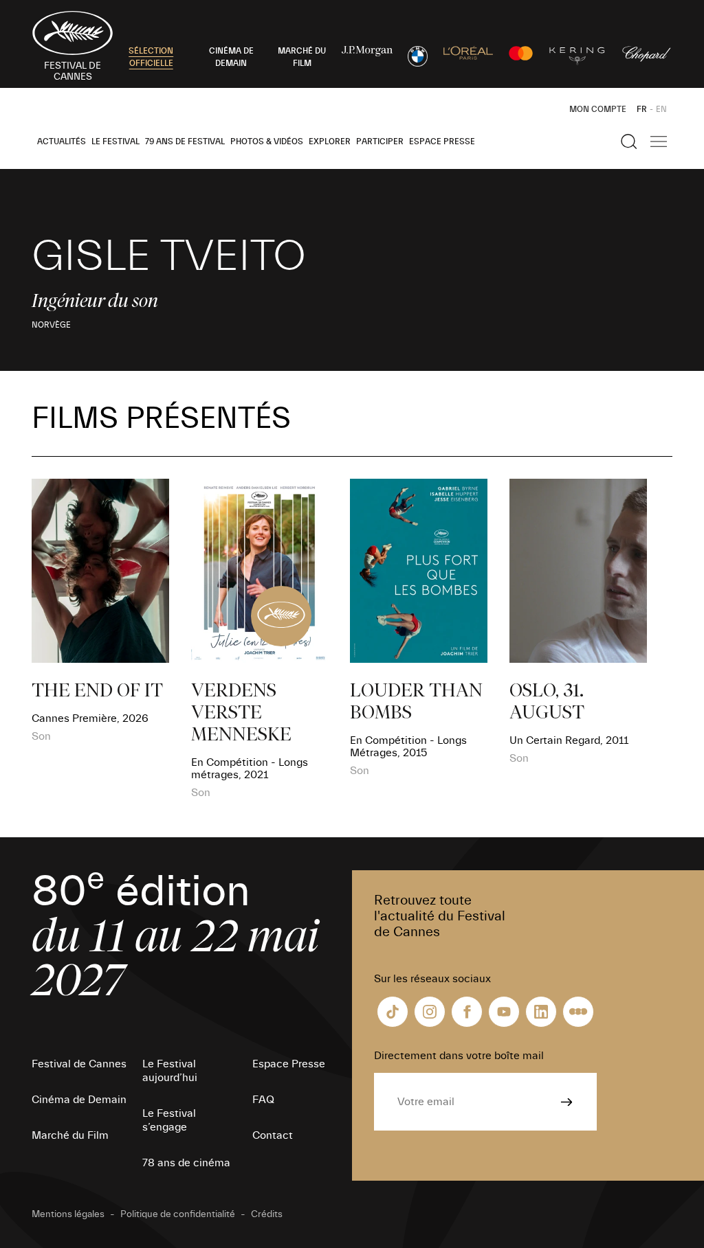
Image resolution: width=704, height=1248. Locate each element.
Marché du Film (70, 1135)
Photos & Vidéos (266, 141)
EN (661, 109)
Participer (380, 141)
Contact (272, 1135)
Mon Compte (597, 109)
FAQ (263, 1099)
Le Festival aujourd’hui (169, 1071)
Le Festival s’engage (169, 1120)
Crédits (267, 1214)
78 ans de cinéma (186, 1163)
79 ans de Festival (185, 141)
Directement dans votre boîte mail (459, 1056)
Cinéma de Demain (79, 1099)
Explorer (330, 141)
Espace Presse (442, 141)
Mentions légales (68, 1214)
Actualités (61, 141)
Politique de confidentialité (177, 1214)
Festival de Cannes (79, 1064)
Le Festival (115, 141)
